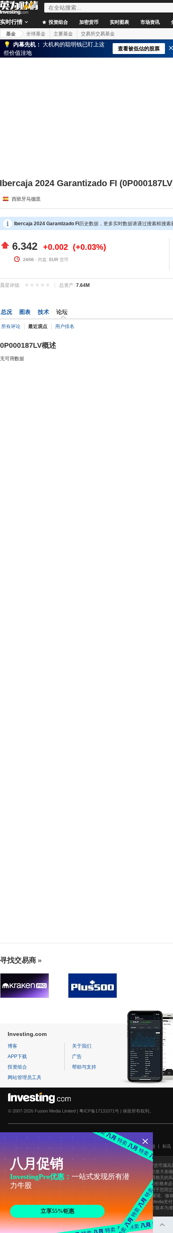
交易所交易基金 (98, 34)
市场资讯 (150, 22)
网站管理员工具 (24, 1077)
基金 (11, 34)
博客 (12, 1046)
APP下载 (17, 1056)
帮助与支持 (84, 1067)
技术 (43, 312)
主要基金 (63, 34)
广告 (77, 1056)
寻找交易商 (18, 960)
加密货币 (89, 22)
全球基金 (35, 34)
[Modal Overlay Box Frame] (76, 1182)
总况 (6, 312)
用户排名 (64, 326)
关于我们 (81, 1046)
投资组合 (57, 22)
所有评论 (11, 326)
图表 (25, 312)
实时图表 (119, 22)
